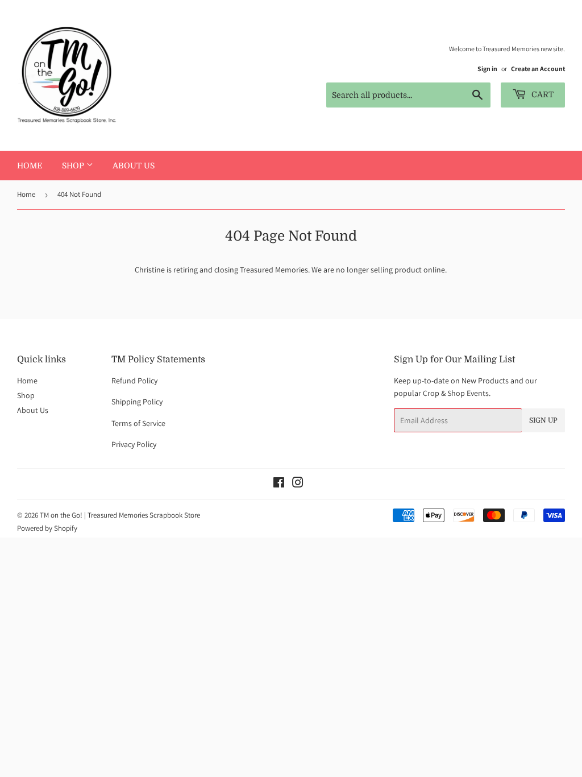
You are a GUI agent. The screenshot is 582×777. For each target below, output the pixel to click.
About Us (134, 165)
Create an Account (538, 68)
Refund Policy (134, 380)
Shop (74, 165)
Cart (541, 94)
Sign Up (543, 420)
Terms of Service (138, 423)
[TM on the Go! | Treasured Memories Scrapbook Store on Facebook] (279, 484)
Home (30, 165)
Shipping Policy (137, 401)
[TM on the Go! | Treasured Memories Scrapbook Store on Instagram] (298, 484)
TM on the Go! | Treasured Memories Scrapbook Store (120, 515)
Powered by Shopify (47, 528)
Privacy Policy (133, 444)
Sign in (487, 68)
